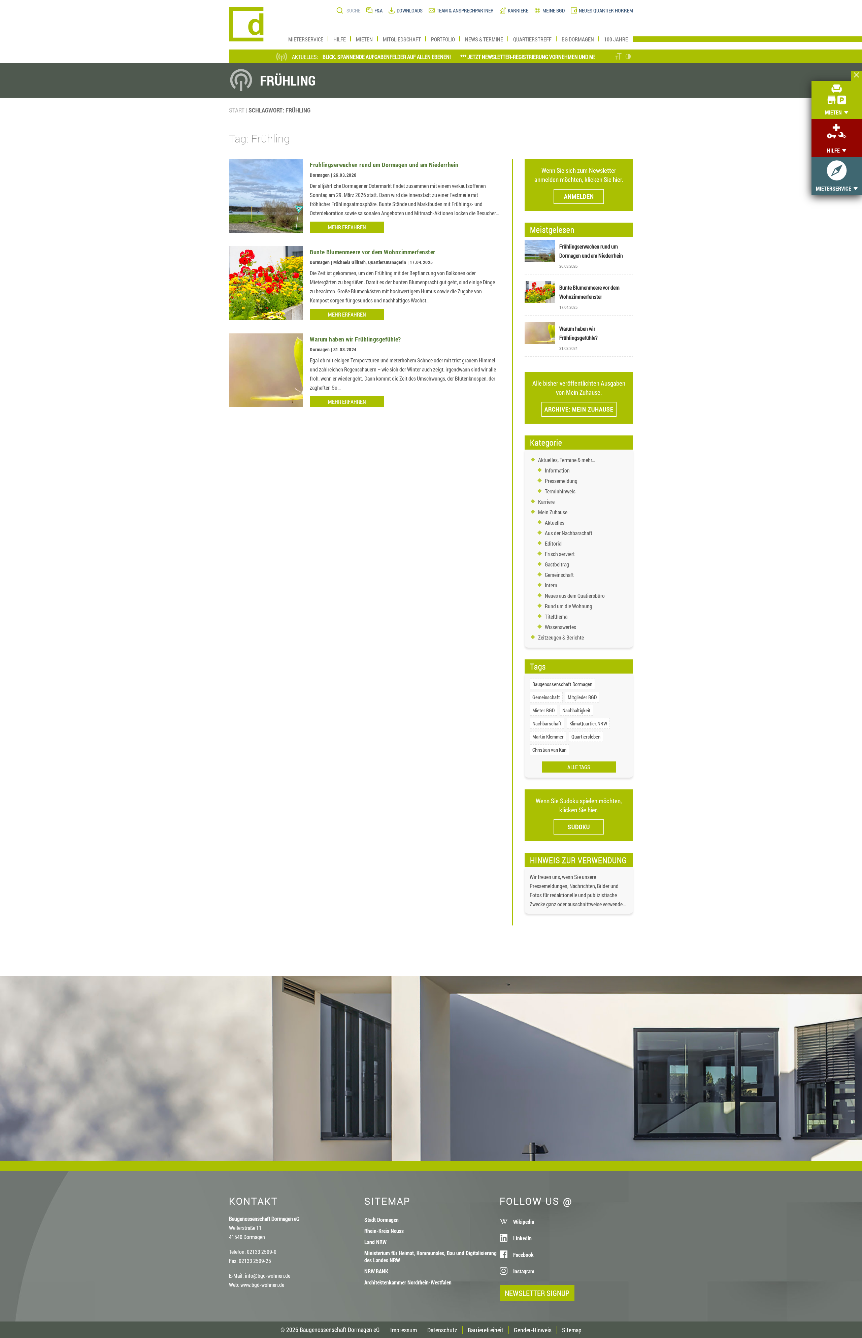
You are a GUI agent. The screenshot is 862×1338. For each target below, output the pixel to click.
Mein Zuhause (552, 512)
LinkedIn (522, 1238)
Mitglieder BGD (582, 697)
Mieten (364, 39)
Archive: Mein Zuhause (579, 409)
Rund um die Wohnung (568, 606)
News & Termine (484, 39)
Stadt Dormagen (381, 1219)
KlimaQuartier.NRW (588, 723)
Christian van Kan (549, 749)
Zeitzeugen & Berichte (561, 637)
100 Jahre (616, 39)
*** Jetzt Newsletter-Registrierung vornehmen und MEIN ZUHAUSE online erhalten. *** (530, 56)
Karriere (546, 501)
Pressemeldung (561, 480)
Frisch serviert (560, 553)
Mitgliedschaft (402, 39)
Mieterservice (305, 39)
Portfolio (443, 39)
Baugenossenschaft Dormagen (562, 684)
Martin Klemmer (548, 736)
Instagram (523, 1271)
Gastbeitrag (557, 564)
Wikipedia (523, 1221)
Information (557, 470)
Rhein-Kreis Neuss (384, 1230)
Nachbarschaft (547, 723)
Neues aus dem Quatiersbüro (575, 595)
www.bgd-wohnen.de (262, 1284)
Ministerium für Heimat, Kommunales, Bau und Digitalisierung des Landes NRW (430, 1256)
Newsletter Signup (537, 1293)
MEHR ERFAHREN (347, 227)
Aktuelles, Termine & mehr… (566, 459)
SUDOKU (579, 827)
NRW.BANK (376, 1271)
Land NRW (375, 1241)
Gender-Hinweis (533, 1330)
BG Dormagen (578, 39)
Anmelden (579, 196)
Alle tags (578, 767)
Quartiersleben (585, 736)
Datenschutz (442, 1330)
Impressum (403, 1330)
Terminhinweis (560, 491)
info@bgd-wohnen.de (267, 1275)
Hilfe (339, 39)
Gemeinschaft (559, 574)
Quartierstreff (532, 39)
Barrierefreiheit (485, 1330)
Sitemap (572, 1330)
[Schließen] (856, 76)
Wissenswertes (560, 626)
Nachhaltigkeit (576, 710)
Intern (551, 585)
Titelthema (556, 616)
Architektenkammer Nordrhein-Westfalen (408, 1282)
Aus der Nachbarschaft (568, 532)
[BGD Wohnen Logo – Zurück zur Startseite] (246, 39)
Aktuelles (554, 522)
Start (236, 110)
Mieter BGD (543, 710)
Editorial (554, 543)
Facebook (523, 1254)
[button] (618, 57)
